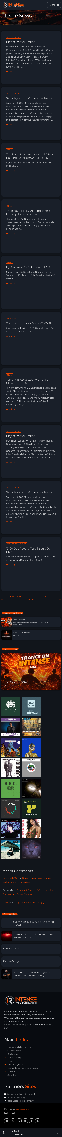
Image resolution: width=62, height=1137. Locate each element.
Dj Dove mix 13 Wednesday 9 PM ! (28, 267)
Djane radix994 (10, 878)
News (9, 150)
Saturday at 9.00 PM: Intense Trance (29, 492)
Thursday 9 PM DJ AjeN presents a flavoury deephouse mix (28, 212)
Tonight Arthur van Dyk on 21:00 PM (29, 323)
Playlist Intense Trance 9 (21, 42)
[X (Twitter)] (13, 1120)
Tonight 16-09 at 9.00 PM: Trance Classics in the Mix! (27, 381)
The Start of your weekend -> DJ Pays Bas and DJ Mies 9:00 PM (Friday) (30, 156)
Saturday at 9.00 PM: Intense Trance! (29, 98)
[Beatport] (37, 1120)
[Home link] (12, 5)
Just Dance (19, 619)
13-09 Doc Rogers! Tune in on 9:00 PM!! (28, 550)
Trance (8, 677)
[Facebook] (31, 1120)
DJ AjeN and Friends (16, 544)
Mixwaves (11, 318)
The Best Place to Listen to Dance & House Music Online (33, 936)
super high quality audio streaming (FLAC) (33, 923)
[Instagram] (25, 1120)
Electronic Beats (21, 632)
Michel (6, 902)
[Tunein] (19, 1120)
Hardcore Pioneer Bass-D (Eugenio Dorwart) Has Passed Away (33, 974)
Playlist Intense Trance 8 (21, 436)
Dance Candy (11, 961)
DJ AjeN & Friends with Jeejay (28, 902)
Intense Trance (13, 37)
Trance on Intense (16, 681)
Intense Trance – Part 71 (16, 948)
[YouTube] (6, 1120)
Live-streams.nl (22, 1109)
